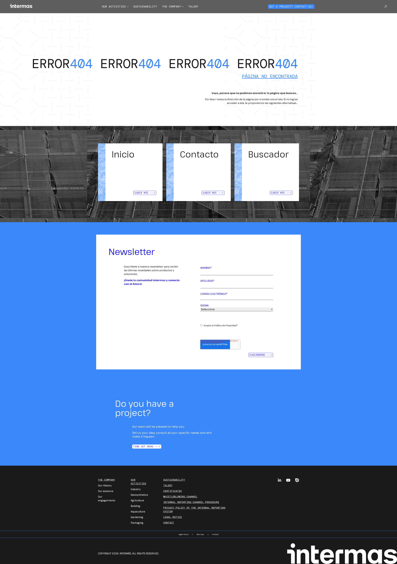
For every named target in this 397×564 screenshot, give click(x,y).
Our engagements (106, 498)
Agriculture (137, 500)
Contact (168, 522)
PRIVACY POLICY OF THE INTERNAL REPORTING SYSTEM (194, 509)
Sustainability (145, 6)
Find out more (143, 446)
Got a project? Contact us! (291, 6)
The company (171, 6)
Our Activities (138, 481)
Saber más (141, 192)
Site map (200, 534)
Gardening (137, 517)
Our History (105, 485)
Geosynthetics (139, 495)
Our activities (114, 6)
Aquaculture (138, 511)
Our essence (105, 491)
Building (135, 506)
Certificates (172, 491)
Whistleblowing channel (180, 496)
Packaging (137, 522)
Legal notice (172, 517)
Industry (136, 489)
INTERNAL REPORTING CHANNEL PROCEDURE (191, 502)
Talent (193, 6)
